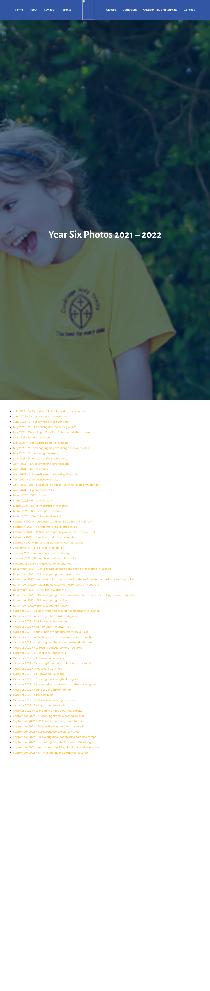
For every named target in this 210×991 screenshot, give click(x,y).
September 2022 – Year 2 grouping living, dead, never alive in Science (57, 747)
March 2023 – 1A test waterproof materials (40, 506)
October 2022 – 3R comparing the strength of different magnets (55, 684)
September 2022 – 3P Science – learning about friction (48, 721)
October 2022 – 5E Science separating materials (44, 700)
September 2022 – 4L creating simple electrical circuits (48, 716)
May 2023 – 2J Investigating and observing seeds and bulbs (51, 448)
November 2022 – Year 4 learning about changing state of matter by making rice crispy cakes (74, 579)
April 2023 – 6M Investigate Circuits (35, 479)
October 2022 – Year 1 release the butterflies (42, 627)
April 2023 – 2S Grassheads (30, 469)
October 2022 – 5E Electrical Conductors (39, 653)
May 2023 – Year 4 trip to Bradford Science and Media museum (53, 432)
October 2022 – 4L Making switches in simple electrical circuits (53, 642)
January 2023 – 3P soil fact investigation (38, 548)
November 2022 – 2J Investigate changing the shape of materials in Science (62, 569)
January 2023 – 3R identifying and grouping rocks (44, 558)
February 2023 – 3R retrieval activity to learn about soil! (48, 543)
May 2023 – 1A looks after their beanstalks (40, 458)
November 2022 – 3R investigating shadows (41, 600)
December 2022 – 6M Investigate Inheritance (42, 564)
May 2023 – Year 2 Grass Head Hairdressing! (41, 443)
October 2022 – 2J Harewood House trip (39, 674)
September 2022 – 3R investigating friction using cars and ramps (54, 737)
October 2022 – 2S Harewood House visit (39, 658)
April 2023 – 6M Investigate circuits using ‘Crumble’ (45, 474)
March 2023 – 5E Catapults (30, 495)
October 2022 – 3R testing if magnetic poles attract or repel (52, 663)
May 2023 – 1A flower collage (31, 437)
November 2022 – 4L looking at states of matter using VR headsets (56, 585)
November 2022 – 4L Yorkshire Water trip (39, 590)
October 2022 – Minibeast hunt (33, 695)
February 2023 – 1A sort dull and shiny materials (43, 537)
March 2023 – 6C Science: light (32, 500)
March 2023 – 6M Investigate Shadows (37, 511)
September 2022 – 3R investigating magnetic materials (48, 726)
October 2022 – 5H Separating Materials (39, 705)
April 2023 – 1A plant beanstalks (33, 490)
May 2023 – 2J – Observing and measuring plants (44, 427)
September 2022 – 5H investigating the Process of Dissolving (52, 742)
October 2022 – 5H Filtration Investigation (40, 621)
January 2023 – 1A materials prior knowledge (42, 553)
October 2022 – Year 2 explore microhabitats (42, 690)
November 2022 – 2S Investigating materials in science (48, 574)
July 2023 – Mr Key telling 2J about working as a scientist (49, 411)
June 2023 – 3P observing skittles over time (41, 416)
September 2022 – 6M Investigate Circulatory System (47, 732)
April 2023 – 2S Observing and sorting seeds (41, 464)
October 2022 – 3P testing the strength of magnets (46, 679)
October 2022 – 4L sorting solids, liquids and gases (45, 616)
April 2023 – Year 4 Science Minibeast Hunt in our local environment (56, 485)
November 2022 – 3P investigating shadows (41, 606)
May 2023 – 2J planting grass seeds (35, 453)
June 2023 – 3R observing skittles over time (41, 422)
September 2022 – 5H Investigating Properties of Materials (51, 753)
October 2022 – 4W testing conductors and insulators (47, 648)
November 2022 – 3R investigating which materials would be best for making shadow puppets (73, 595)
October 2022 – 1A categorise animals (37, 669)
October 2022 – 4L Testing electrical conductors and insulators (53, 637)
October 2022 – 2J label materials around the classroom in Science (56, 611)
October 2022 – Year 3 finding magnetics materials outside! (51, 632)
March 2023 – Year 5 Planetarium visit (37, 516)
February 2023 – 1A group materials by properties (45, 527)
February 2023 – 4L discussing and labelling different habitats (52, 521)
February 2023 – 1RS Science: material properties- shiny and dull (54, 532)
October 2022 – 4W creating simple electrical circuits (47, 711)
